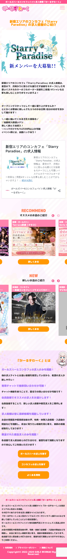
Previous (56, 216)
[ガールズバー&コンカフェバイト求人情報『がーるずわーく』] (16, 9)
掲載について (47, 547)
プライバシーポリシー (27, 547)
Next (62, 216)
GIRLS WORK (41, 551)
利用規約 (9, 547)
